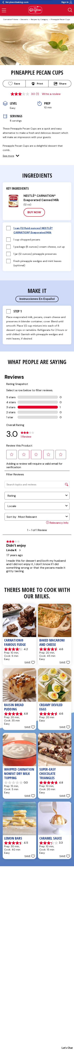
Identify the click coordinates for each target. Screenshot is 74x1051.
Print (40, 83)
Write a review (51, 94)
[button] (11, 156)
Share (62, 83)
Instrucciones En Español (37, 298)
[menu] (4, 11)
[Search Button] (70, 10)
